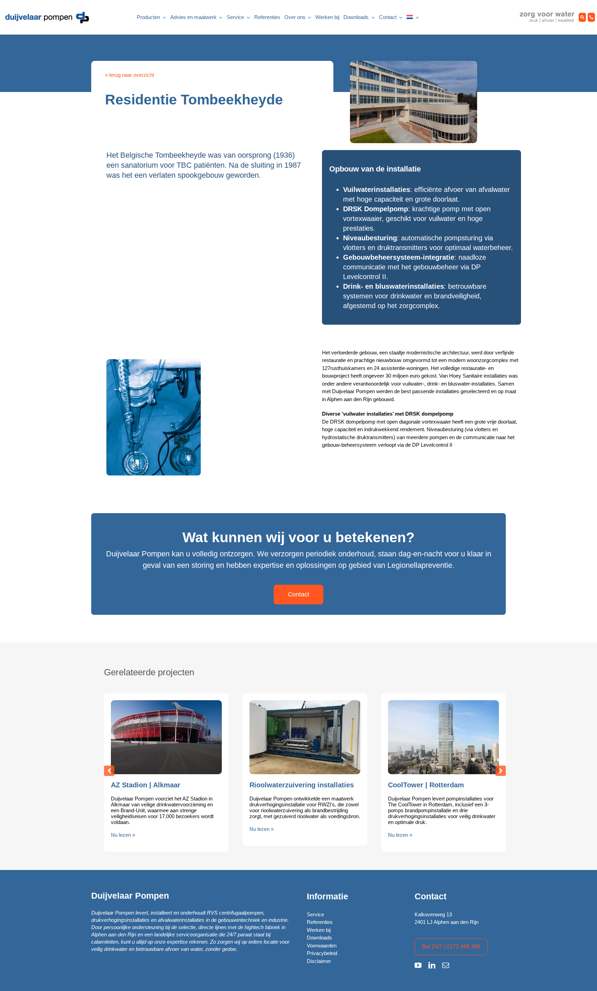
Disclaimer (319, 961)
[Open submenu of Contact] (400, 17)
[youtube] (418, 965)
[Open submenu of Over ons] (308, 17)
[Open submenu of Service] (247, 17)
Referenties (320, 922)
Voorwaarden (322, 945)
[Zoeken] (582, 17)
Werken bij (319, 930)
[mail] (445, 965)
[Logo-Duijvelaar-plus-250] (46, 13)
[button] (109, 771)
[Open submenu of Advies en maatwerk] (220, 17)
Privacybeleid (322, 953)
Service (315, 914)
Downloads (319, 938)
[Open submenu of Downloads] (372, 17)
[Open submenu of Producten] (163, 17)
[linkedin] (431, 965)
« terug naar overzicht (129, 75)
